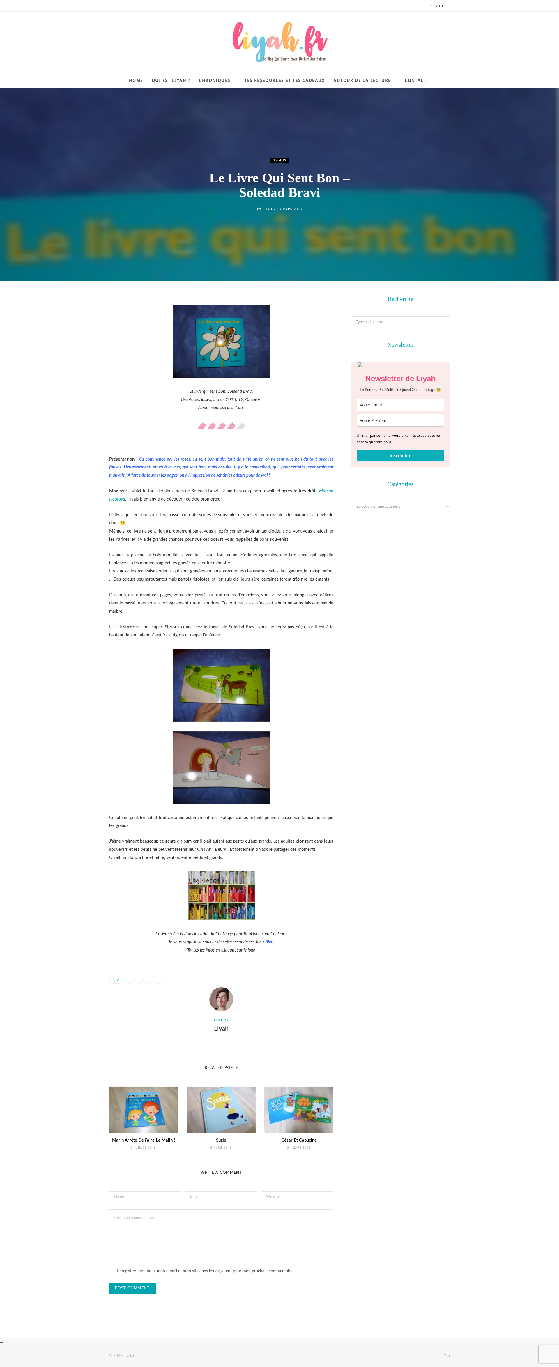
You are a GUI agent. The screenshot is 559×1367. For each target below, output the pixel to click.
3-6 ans (279, 160)
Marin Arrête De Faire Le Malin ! (143, 1140)
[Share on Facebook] (80, 317)
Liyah (267, 209)
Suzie (221, 1140)
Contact (416, 80)
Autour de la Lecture (362, 80)
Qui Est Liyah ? (171, 80)
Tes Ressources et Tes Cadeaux (284, 80)
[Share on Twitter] (80, 332)
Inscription (400, 455)
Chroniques (214, 80)
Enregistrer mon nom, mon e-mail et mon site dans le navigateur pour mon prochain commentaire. (205, 1271)
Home (136, 80)
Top (446, 1355)
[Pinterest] (80, 347)
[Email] (80, 362)
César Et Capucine (299, 1140)
